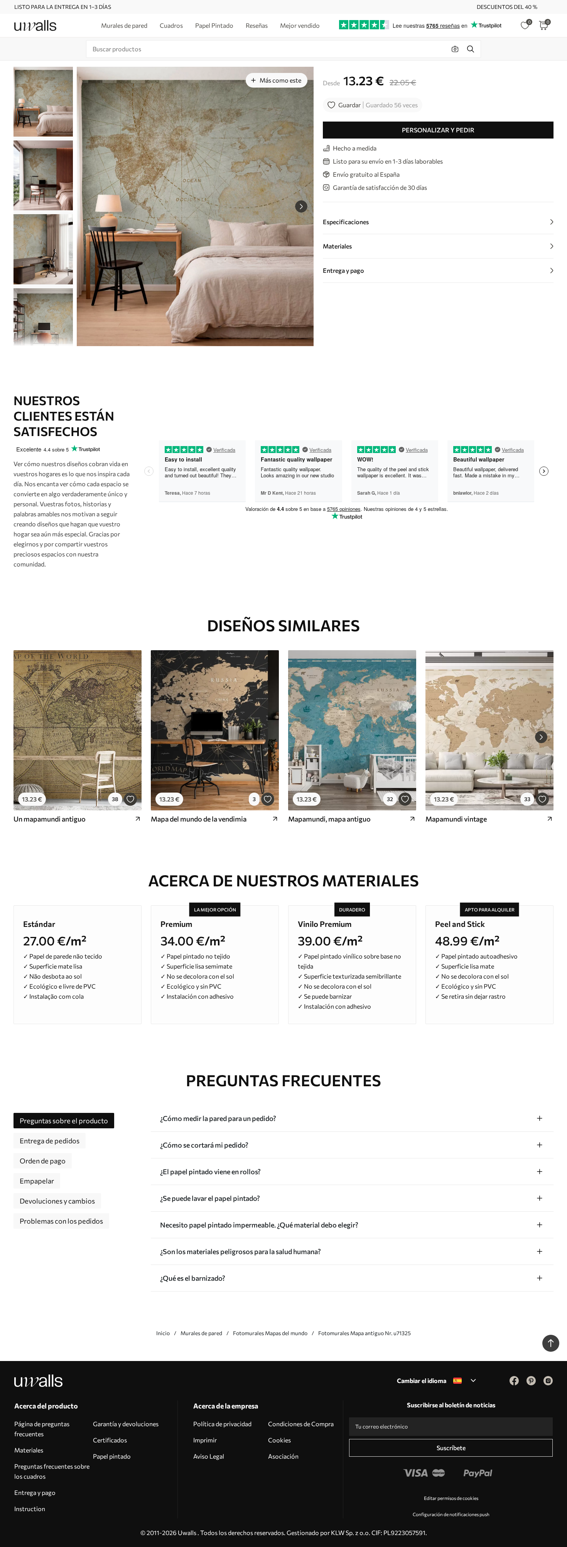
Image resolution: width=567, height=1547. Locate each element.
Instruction (29, 1508)
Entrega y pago (35, 1492)
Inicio (163, 1333)
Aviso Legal (208, 1456)
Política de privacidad (222, 1423)
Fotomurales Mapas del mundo (270, 1333)
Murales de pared (201, 1333)
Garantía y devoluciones (126, 1423)
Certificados (110, 1440)
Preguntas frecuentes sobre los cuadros (51, 1471)
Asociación (283, 1456)
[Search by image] (455, 49)
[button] (301, 206)
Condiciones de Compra (301, 1423)
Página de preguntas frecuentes (41, 1428)
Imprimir (205, 1440)
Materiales (28, 1450)
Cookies (279, 1440)
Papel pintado (112, 1456)
